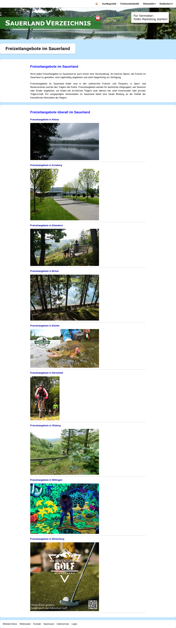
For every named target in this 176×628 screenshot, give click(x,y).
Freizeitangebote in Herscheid (46, 373)
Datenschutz (63, 624)
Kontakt (37, 624)
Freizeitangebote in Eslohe (44, 325)
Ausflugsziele (109, 4)
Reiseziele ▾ (149, 4)
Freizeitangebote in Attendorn (46, 225)
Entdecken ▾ (166, 4)
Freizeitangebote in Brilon (44, 271)
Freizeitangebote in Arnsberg (46, 165)
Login (74, 624)
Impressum (48, 624)
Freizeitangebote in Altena (44, 119)
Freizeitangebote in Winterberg (47, 539)
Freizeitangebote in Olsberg (45, 425)
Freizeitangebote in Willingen (46, 480)
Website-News (10, 624)
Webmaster (25, 624)
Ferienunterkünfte (129, 4)
